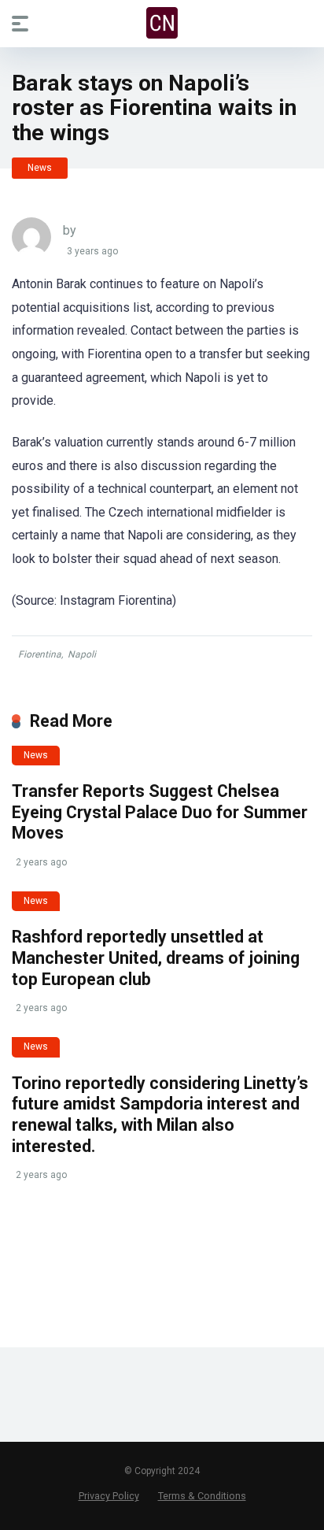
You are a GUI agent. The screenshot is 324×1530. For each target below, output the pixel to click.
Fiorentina (39, 654)
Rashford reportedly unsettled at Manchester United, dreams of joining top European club (156, 957)
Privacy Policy (109, 1496)
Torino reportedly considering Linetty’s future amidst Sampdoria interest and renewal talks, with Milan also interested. (160, 1114)
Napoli (82, 654)
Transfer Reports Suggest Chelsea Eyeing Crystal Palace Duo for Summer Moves (159, 812)
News (40, 167)
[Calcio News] (162, 23)
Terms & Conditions (202, 1496)
